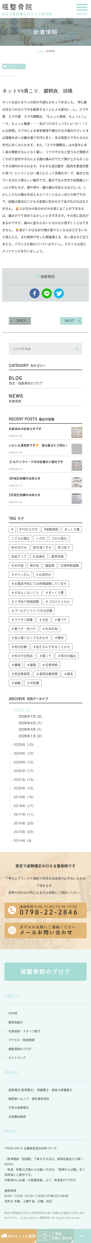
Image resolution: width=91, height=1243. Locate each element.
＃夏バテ (60, 619)
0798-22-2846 (57, 1196)
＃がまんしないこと (25, 592)
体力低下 (64, 547)
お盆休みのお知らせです (25, 428)
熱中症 (34, 565)
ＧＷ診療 (33, 683)
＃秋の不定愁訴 (22, 655)
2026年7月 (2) (30, 716)
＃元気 (43, 619)
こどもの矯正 (20, 538)
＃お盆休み (43, 574)
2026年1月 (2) (30, 736)
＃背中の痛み (67, 655)
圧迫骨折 (39, 556)
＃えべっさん (20, 574)
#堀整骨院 (51, 529)
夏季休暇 (57, 556)
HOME (40, 51)
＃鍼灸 (68, 673)
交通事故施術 (17, 1116)
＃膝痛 (31, 664)
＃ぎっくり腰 (54, 592)
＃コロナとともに (57, 601)
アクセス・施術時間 (21, 1040)
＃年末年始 (50, 628)
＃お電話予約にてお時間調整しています (39, 583)
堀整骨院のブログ (20, 1049)
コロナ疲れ (59, 538)
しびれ (40, 538)
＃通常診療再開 (47, 673)
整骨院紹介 (15, 1022)
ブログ (12, 66)
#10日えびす (28, 529)
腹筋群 (50, 565)
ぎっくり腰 (72, 529)
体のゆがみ (19, 547)
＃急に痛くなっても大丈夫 (29, 637)
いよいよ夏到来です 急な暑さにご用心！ (38, 445)
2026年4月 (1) (30, 723)
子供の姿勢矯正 (18, 1107)
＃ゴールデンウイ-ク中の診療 (31, 610)
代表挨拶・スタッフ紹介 (24, 1031)
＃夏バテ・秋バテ (23, 628)
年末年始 (17, 565)
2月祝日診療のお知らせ (24, 494)
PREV (21, 320)
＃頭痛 (16, 683)
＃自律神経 (50, 664)
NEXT (69, 320)
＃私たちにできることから (51, 646)
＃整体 (59, 637)
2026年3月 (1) (30, 729)
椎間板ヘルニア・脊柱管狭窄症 (28, 1098)
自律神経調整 (70, 565)
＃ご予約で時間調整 (25, 601)
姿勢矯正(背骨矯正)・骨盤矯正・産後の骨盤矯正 (40, 1090)
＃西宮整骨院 (20, 673)
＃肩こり (45, 655)
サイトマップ (17, 1057)
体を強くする (42, 547)
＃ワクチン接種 (22, 619)
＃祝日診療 (19, 646)
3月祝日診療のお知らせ (24, 478)
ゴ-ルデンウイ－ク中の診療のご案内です (36, 461)
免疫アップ (19, 556)
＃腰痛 (16, 664)
